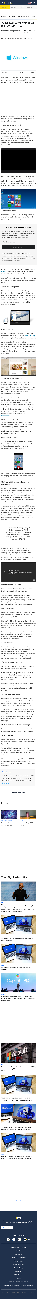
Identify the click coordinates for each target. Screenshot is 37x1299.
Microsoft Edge (30, 336)
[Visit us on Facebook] (8, 1239)
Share (5, 72)
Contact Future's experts (19, 1247)
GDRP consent (18, 1275)
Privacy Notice (25, 255)
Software (12, 16)
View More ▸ (18, 1201)
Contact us (18, 1254)
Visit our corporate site (24, 1222)
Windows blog (6, 416)
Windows (31, 16)
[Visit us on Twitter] (13, 1239)
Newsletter (32, 72)
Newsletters (18, 1271)
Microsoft (21, 16)
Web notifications (18, 1264)
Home (3, 16)
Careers (18, 1278)
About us (19, 1251)
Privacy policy (18, 1261)
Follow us (23, 72)
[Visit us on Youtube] (19, 1239)
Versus (30, 38)
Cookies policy (18, 1268)
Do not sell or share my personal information (18, 1285)
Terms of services (23, 253)
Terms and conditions (19, 1258)
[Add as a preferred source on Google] (7, 1227)
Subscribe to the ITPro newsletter (21, 7)
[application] (18, 160)
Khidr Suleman (8, 38)
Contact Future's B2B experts (18, 1282)
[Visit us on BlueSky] (24, 1239)
